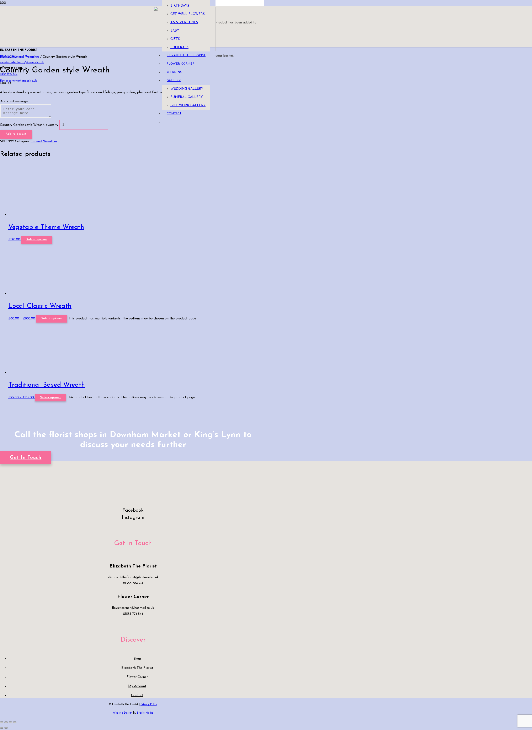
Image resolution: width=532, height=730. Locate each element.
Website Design (122, 713)
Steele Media (145, 713)
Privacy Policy (148, 704)
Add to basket (16, 134)
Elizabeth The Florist (137, 668)
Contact (137, 695)
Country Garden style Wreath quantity (29, 125)
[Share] (10, 722)
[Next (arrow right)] (6, 728)
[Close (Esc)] (14, 722)
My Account (137, 686)
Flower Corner (137, 677)
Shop (137, 658)
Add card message (14, 101)
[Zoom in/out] (1, 722)
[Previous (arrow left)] (1, 728)
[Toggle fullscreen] (6, 722)
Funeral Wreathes (44, 141)
